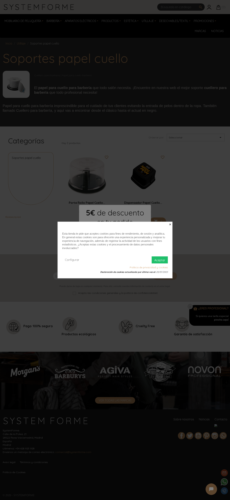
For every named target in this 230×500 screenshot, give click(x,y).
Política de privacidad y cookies (149, 267)
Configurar (72, 260)
